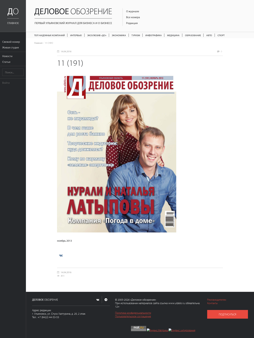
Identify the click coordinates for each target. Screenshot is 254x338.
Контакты (212, 303)
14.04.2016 (66, 51)
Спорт (221, 35)
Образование (193, 35)
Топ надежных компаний (49, 35)
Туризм (135, 35)
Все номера (133, 17)
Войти (6, 82)
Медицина (173, 35)
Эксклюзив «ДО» (96, 35)
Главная (38, 42)
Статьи (6, 61)
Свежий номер (11, 41)
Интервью (76, 35)
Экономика (119, 35)
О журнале (132, 11)
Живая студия (10, 47)
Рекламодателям (216, 299)
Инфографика (153, 35)
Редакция (132, 23)
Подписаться (227, 314)
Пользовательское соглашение (133, 316)
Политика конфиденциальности (133, 312)
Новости (7, 56)
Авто (209, 35)
